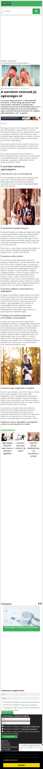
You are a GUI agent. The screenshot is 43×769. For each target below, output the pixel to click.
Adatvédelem (6, 745)
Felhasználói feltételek (9, 747)
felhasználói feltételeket (29, 705)
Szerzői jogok (5, 749)
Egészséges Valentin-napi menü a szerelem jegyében (7, 448)
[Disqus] (20, 485)
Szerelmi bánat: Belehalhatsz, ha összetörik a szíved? (34, 449)
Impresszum (5, 743)
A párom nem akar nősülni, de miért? (20, 447)
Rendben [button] (21, 765)
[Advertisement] (21, 37)
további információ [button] (10, 760)
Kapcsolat (4, 741)
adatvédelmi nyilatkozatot (31, 702)
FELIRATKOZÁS (9, 737)
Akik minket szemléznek (9, 751)
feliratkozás (7, 713)
